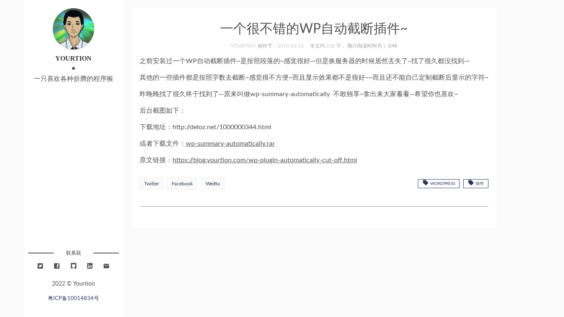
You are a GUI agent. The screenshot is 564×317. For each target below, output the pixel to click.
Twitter (151, 183)
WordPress (442, 184)
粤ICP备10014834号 (73, 298)
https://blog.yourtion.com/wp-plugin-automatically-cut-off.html (265, 160)
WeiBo (213, 183)
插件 (479, 184)
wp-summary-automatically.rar (230, 143)
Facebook (182, 183)
